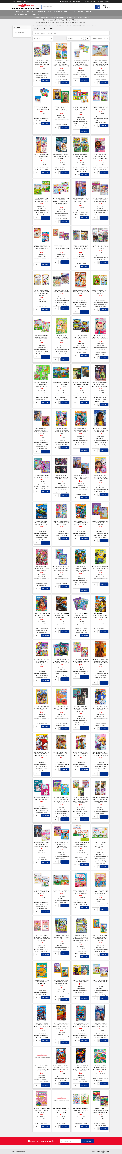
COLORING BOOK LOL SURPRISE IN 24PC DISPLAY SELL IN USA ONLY (42, 568)
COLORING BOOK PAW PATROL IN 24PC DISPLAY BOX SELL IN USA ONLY (100, 615)
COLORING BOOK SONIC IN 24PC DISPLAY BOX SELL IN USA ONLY (100, 708)
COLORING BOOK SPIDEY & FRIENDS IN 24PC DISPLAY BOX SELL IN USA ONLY (41, 753)
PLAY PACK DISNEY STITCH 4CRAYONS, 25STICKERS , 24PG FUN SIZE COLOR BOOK (81, 1024)
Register (107, 1)
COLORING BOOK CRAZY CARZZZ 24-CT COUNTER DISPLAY (81, 337)
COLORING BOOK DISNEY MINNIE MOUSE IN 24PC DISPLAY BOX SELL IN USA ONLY (61, 431)
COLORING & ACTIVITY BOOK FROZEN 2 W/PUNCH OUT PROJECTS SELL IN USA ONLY (81, 200)
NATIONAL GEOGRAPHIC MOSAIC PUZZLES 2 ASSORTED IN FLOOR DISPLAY (61, 982)
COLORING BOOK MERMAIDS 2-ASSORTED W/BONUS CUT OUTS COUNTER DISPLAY (61, 568)
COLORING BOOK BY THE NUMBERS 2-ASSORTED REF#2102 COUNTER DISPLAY (42, 338)
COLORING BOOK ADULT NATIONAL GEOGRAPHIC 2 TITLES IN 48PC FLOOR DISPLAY (41, 292)
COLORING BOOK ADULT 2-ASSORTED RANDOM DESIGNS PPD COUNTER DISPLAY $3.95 (80, 247)
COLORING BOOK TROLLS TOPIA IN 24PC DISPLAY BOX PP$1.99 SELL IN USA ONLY (100, 753)
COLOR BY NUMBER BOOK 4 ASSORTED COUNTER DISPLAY (80, 156)
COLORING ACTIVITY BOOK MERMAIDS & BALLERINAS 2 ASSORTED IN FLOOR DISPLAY (42, 247)
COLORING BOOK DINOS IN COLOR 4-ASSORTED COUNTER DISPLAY (41, 384)
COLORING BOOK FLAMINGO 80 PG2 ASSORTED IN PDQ (41, 476)
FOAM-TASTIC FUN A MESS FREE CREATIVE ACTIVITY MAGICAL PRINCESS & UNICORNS (100, 892)
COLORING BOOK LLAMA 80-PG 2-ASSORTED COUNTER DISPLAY (100, 522)
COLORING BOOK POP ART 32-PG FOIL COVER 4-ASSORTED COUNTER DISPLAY (41, 662)
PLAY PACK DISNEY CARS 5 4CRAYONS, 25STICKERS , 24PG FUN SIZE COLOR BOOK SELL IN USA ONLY (61, 1025)
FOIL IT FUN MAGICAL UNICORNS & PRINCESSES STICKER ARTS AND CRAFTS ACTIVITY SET (42, 938)
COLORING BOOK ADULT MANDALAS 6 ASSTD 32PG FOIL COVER (100, 246)
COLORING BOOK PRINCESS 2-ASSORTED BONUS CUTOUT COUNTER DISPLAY (61, 661)
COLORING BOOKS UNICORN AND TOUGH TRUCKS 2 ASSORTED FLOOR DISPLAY (42, 844)
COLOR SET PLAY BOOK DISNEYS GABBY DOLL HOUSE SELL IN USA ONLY (100, 156)
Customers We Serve (20, 14)
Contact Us (35, 14)
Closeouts (29, 11)
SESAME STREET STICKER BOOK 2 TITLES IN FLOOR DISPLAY (80, 1110)
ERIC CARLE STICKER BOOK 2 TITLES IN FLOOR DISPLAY (61, 890)
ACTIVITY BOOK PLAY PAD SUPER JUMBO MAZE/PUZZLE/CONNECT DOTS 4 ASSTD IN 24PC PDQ (61, 63)
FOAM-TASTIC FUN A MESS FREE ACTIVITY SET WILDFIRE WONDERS (80, 891)
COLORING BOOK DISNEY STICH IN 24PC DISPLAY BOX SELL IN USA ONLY (81, 430)
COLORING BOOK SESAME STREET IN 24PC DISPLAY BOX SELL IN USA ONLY (61, 708)
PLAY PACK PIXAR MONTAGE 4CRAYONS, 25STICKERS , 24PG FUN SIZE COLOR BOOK (61, 1067)
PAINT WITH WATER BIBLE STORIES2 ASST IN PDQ (100, 981)
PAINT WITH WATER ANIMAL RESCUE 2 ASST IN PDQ (81, 981)
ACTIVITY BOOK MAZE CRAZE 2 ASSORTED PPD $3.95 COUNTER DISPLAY (42, 62)
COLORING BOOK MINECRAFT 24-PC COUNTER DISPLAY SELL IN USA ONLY (81, 569)
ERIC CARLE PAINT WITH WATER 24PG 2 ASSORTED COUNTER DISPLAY (41, 891)
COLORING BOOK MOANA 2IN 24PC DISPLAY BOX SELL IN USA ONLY (42, 615)
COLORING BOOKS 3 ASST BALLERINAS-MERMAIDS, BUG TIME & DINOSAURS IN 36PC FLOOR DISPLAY (80, 800)
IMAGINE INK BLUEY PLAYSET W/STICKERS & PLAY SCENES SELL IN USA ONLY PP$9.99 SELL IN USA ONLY (81, 939)
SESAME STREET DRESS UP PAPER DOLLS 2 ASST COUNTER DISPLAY (61, 1110)
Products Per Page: (97, 38)
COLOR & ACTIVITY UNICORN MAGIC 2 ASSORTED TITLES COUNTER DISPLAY (100, 107)
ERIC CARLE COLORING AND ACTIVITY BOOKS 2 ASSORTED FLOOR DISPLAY (81, 844)
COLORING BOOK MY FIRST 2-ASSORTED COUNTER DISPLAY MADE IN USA (81, 615)
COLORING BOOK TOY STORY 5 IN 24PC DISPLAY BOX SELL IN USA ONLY (61, 753)
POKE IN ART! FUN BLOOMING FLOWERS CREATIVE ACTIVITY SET (100, 1067)
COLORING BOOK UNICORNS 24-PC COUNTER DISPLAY (41, 798)
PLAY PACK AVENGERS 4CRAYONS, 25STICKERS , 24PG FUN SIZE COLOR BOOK (42, 1024)
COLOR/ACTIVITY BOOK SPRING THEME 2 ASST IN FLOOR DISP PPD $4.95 (42, 199)
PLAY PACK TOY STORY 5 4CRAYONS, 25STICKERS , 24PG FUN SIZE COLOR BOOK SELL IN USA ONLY (81, 1068)
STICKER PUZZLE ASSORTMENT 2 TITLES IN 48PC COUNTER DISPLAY (100, 1110)
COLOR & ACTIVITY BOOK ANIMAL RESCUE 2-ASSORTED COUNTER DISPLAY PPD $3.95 (61, 108)
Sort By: (36, 38)
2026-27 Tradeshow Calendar (57, 11)
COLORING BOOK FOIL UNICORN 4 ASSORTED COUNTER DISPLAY (61, 477)
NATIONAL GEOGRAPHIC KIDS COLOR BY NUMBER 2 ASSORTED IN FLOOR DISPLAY (100, 938)
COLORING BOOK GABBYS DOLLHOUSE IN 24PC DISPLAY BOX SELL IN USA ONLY (100, 478)
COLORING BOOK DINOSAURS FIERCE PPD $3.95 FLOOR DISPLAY (81, 384)
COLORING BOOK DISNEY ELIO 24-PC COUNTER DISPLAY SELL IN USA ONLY (100, 384)
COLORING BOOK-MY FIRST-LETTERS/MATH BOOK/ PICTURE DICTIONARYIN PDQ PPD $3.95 (61, 800)
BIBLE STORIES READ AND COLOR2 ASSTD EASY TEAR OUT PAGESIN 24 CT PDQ (41, 107)
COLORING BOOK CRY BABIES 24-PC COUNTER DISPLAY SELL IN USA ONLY (100, 337)
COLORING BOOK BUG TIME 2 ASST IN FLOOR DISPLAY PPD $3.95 (100, 291)
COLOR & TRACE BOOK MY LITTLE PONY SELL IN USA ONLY (41, 156)
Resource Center (83, 11)
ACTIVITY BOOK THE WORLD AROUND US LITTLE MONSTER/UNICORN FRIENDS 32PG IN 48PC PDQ (81, 63)
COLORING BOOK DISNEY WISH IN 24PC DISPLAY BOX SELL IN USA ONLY (100, 430)
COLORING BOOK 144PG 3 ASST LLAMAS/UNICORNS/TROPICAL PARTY (62, 247)
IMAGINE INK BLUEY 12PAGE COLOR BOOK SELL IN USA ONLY (61, 937)
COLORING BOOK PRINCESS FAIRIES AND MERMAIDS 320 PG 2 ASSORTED (81, 661)
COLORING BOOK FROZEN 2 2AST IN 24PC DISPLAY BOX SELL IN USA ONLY (81, 477)
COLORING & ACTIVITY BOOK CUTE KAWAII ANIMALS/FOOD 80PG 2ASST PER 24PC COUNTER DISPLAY (61, 201)
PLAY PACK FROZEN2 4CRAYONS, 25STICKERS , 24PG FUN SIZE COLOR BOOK (100, 1024)
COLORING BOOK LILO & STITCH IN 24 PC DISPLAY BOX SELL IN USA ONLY (81, 522)
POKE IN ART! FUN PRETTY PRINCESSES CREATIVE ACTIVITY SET (42, 1110)
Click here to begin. (62, 22)
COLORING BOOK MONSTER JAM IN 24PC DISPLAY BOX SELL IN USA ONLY (61, 615)
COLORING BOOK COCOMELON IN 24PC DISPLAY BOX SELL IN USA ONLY (61, 338)
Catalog (72, 11)
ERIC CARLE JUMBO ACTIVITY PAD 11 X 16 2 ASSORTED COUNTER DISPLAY (100, 845)
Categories (17, 11)
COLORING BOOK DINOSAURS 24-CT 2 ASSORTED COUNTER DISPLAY (61, 384)
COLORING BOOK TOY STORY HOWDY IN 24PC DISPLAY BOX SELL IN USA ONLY (81, 753)
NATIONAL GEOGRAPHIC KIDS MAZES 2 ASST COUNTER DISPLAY (42, 981)
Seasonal (40, 11)
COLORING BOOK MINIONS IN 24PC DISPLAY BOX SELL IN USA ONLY (100, 568)
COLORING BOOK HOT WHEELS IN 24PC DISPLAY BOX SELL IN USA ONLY (41, 522)
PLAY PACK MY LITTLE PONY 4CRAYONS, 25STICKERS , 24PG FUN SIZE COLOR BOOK (42, 1068)
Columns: (70, 38)
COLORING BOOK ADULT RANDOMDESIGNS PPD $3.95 (61, 290)
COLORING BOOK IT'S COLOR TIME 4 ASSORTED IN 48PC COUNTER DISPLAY (61, 522)
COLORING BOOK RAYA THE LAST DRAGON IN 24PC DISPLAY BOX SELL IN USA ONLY (100, 662)
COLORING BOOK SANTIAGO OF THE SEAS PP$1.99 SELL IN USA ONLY (41, 708)
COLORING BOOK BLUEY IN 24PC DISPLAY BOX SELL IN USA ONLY (81, 291)
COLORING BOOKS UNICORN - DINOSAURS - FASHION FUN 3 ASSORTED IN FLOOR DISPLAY (100, 800)
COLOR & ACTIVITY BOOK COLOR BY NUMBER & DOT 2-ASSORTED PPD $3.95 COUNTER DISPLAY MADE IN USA (81, 109)
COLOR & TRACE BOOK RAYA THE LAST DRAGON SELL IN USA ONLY (61, 156)
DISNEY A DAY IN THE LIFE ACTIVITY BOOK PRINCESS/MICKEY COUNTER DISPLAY (61, 845)
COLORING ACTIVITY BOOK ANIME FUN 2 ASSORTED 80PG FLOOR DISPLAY (100, 199)
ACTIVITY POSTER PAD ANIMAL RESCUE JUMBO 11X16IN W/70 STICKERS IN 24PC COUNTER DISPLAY (100, 63)
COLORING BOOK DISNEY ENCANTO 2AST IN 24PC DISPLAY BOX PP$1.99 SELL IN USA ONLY (42, 431)
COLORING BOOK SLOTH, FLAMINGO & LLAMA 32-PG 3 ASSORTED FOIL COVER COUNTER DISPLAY (81, 709)
